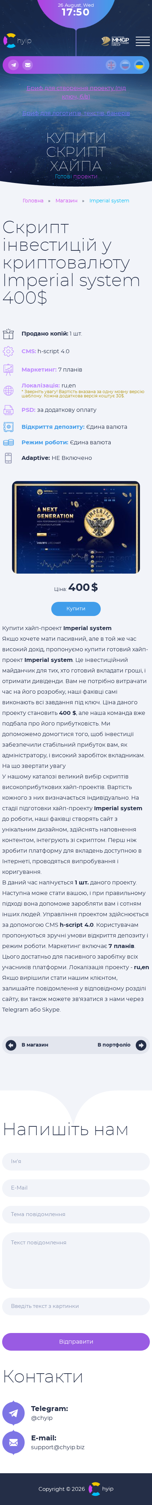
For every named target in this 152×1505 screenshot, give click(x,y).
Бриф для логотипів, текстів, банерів (76, 113)
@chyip (42, 1418)
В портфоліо (114, 1045)
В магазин (35, 1045)
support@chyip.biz (57, 1447)
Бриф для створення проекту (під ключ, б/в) (76, 92)
